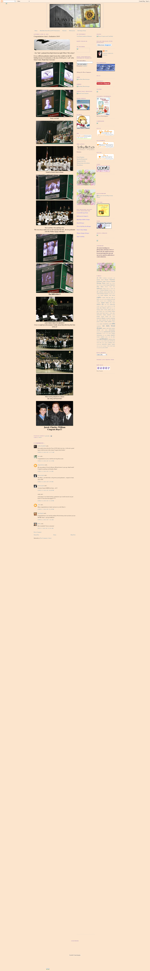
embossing (112, 304)
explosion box (110, 306)
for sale (113, 308)
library (114, 316)
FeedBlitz (84, 66)
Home (36, 30)
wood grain (112, 346)
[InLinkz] (97, 91)
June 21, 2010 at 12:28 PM (46, 509)
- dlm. (39, 504)
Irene (39, 456)
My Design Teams (82, 30)
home (107, 313)
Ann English (41, 513)
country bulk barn (106, 297)
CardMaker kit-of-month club (109, 278)
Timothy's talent (112, 290)
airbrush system (103, 292)
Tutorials (64, 30)
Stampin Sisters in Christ (108, 288)
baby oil (113, 292)
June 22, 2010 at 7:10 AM (46, 519)
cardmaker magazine (104, 293)
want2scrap (99, 344)
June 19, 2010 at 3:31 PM (45, 471)
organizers (99, 326)
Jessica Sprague (106, 285)
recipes (113, 333)
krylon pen (109, 316)
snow (98, 339)
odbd (113, 323)
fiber (101, 308)
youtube (106, 347)
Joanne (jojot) (41, 475)
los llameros (108, 318)
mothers (102, 321)
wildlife (108, 346)
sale (104, 335)
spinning (110, 339)
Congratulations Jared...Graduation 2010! (47, 36)
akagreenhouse (41, 465)
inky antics (112, 313)
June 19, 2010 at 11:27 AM (46, 452)
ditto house (107, 304)
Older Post (73, 535)
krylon (103, 316)
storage (102, 340)
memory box (105, 320)
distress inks (101, 304)
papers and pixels (107, 328)
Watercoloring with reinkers (83, 163)
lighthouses (99, 318)
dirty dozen (112, 302)
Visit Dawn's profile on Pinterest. (84, 36)
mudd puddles (108, 321)
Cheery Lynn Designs (103, 279)
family (40, 437)
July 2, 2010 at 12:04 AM (45, 528)
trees (101, 342)
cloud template (104, 295)
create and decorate (103, 299)
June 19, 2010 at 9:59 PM (45, 481)
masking (113, 318)
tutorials (106, 342)
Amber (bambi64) (42, 446)
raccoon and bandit (107, 333)
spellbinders (103, 339)
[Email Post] (51, 435)
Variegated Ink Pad (81, 161)
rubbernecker (100, 335)
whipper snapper (111, 344)
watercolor (105, 344)
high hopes (103, 313)
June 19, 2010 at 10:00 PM (46, 490)
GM (100, 285)
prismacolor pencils (109, 331)
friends (106, 309)
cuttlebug (110, 301)
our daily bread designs (106, 326)
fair (114, 306)
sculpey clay (108, 337)
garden (110, 309)
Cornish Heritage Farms (106, 282)
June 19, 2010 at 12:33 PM (46, 461)
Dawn (106, 50)
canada (98, 293)
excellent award (103, 306)
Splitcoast (100, 288)
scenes (99, 337)
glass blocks (100, 311)
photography (112, 330)
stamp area (99, 340)
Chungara (108, 281)
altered (109, 292)
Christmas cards (101, 281)
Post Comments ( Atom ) (46, 538)
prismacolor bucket (100, 331)
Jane (102, 285)
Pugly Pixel (112, 286)
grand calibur (111, 311)
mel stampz (99, 320)
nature (101, 324)
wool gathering (99, 347)
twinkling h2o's (111, 342)
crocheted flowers (103, 301)
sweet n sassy (107, 340)
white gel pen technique (102, 346)
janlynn (113, 314)
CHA (101, 278)
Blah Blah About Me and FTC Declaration (50, 30)
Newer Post (36, 535)
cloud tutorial (112, 295)
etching (98, 306)
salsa (106, 335)
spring (113, 339)
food (110, 308)
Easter (108, 283)
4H (98, 278)
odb (110, 324)
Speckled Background (82, 159)
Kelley (39, 523)
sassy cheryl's (111, 335)
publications (100, 333)
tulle (103, 342)
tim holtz (112, 340)
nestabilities (106, 324)
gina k (113, 309)
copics (99, 297)
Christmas (112, 279)
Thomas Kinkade (104, 290)
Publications (72, 30)
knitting (99, 316)
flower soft (106, 308)
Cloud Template (80, 157)
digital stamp (105, 302)
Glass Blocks (80, 165)
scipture (103, 337)
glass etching (105, 311)
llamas (104, 318)
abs (98, 292)
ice (109, 313)
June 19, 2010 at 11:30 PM (46, 500)
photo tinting (105, 330)
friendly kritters (100, 309)
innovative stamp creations (104, 314)
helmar (98, 313)
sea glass (113, 337)
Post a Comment (37, 532)
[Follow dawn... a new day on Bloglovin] (104, 46)
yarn (103, 347)
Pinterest (107, 286)
